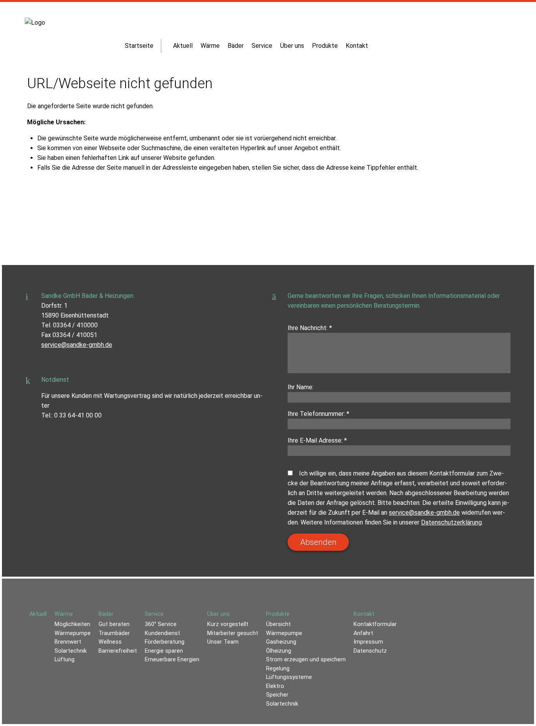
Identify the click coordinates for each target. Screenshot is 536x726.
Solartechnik (282, 704)
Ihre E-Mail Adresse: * (317, 440)
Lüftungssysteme (289, 677)
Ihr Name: (301, 387)
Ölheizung (278, 651)
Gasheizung (281, 642)
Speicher (277, 695)
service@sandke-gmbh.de (76, 344)
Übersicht (278, 624)
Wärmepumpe (284, 633)
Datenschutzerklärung (451, 522)
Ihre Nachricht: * (310, 328)
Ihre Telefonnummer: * (318, 413)
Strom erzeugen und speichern (306, 659)
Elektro (275, 686)
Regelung (278, 668)
